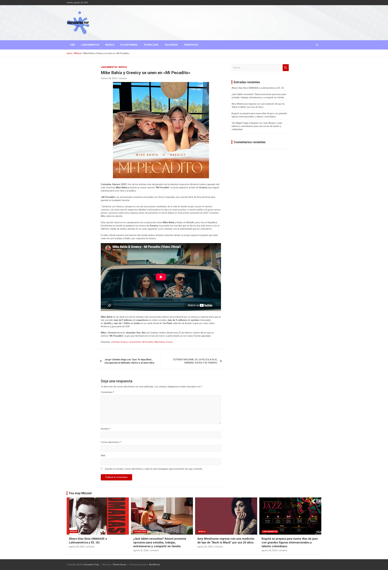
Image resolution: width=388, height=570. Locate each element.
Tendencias (191, 44)
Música (109, 44)
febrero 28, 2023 (109, 78)
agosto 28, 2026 (76, 546)
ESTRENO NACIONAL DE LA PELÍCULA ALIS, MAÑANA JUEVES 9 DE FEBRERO (195, 361)
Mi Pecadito (147, 342)
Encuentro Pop (91, 564)
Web (103, 455)
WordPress (154, 564)
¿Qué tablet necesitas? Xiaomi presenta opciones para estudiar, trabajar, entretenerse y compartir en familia (159, 542)
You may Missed (80, 493)
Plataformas (128, 44)
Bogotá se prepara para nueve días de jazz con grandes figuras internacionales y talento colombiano (290, 542)
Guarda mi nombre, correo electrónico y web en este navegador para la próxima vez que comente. (154, 469)
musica (169, 342)
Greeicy (124, 342)
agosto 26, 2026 (141, 550)
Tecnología (151, 44)
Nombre (105, 428)
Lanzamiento (135, 342)
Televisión (171, 44)
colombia (115, 342)
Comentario (107, 392)
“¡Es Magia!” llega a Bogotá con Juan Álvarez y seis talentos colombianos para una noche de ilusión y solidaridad (257, 126)
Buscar (286, 67)
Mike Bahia (159, 342)
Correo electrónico (111, 442)
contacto (123, 78)
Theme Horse (119, 564)
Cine (72, 44)
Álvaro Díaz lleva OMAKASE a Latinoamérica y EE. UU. (258, 88)
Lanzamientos (90, 44)
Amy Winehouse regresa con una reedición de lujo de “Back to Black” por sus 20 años (225, 540)
